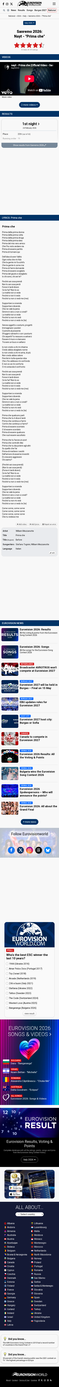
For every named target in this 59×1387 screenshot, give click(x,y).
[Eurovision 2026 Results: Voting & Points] (29, 1123)
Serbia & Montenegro (43, 1285)
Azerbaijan (12, 1243)
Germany (11, 1297)
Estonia (11, 1282)
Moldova (38, 1235)
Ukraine (38, 1313)
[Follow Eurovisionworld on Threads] (38, 850)
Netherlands (40, 1250)
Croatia (10, 1266)
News (13, 10)
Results (21, 10)
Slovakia (38, 1289)
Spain (37, 1297)
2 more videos (28, 104)
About (8, 1380)
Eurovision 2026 (29, 1031)
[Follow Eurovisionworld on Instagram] (7, 4)
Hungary (11, 1305)
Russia (37, 1274)
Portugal (38, 1266)
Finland (10, 1285)
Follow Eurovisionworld (29, 834)
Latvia (10, 1324)
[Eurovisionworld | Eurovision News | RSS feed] (51, 1380)
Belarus (11, 1246)
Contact (15, 1380)
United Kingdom (42, 1317)
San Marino (39, 1278)
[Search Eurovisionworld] (4, 10)
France (10, 1289)
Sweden (38, 1301)
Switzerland (40, 1305)
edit (53, 553)
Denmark (11, 1278)
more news (30, 821)
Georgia (11, 1293)
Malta (37, 1231)
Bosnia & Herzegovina (17, 1254)
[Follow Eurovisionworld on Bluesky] (47, 850)
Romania (38, 1270)
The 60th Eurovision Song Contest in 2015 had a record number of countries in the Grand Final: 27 (29, 1341)
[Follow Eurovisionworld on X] (11, 4)
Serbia (37, 1282)
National (52, 10)
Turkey (37, 1309)
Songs (30, 10)
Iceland (10, 1309)
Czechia (11, 1274)
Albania (10, 1223)
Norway (38, 1258)
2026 (19, 16)
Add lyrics (35, 524)
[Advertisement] (29, 181)
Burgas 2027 (40, 10)
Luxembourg (40, 1227)
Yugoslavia (39, 1321)
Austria (10, 1239)
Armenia (11, 1231)
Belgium (11, 1250)
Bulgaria (11, 1258)
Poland (37, 1262)
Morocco (38, 1246)
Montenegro (40, 1243)
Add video (22, 524)
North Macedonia (42, 1254)
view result (29, 1013)
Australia (11, 1235)
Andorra (11, 1227)
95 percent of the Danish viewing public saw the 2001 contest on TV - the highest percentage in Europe (29, 1357)
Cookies (34, 1380)
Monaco (38, 1239)
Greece (10, 1301)
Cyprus (10, 1270)
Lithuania (38, 1223)
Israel (10, 1317)
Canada (10, 1262)
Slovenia (38, 1293)
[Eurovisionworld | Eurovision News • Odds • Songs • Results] (29, 4)
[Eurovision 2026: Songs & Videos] (29, 1049)
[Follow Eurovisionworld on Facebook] (3, 4)
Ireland (10, 1313)
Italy (9, 1321)
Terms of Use (24, 1380)
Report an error (50, 524)
